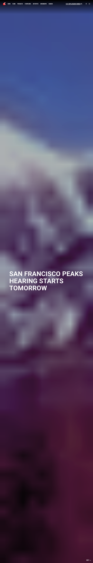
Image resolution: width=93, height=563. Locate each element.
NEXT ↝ (88, 560)
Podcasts (20, 4)
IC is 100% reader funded (73, 4)
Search (51, 4)
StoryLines (28, 4)
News (9, 4)
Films (13, 4)
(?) (81, 4)
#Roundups (43, 4)
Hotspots (35, 4)
